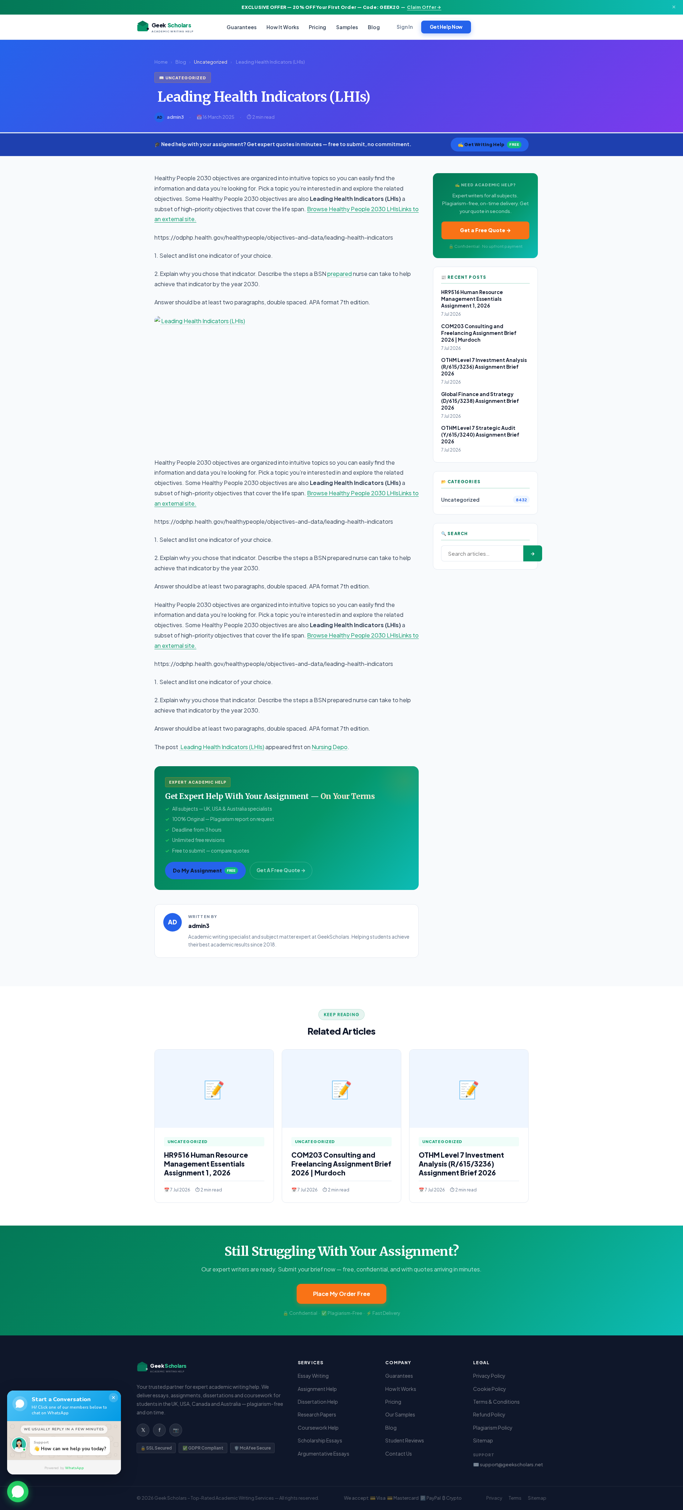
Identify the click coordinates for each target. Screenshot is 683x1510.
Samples (347, 27)
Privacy (494, 1498)
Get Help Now (446, 27)
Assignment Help (317, 1389)
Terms (515, 1498)
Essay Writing (313, 1375)
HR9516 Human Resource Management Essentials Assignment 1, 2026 (472, 299)
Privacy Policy (489, 1375)
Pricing (317, 27)
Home (161, 62)
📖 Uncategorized (182, 77)
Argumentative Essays (323, 1453)
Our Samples (400, 1414)
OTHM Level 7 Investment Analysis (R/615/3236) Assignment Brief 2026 (484, 367)
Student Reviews (404, 1440)
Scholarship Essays (320, 1440)
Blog (374, 27)
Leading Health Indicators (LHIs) (221, 747)
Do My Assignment (204, 870)
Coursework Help (318, 1427)
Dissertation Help (318, 1401)
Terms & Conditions (496, 1401)
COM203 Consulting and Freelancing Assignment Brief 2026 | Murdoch (479, 333)
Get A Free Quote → (281, 870)
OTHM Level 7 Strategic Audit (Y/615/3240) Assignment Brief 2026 (480, 434)
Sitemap (483, 1440)
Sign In (405, 27)
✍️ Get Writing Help (488, 144)
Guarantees (241, 27)
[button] (17, 1492)
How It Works (282, 27)
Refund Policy (489, 1414)
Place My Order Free (341, 1293)
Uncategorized (210, 62)
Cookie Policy (489, 1389)
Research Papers (317, 1414)
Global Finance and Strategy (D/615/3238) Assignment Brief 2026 (480, 401)
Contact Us (398, 1453)
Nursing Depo (330, 747)
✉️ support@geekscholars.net (508, 1464)
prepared (339, 273)
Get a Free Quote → (485, 230)
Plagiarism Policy (493, 1427)
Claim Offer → (424, 7)
